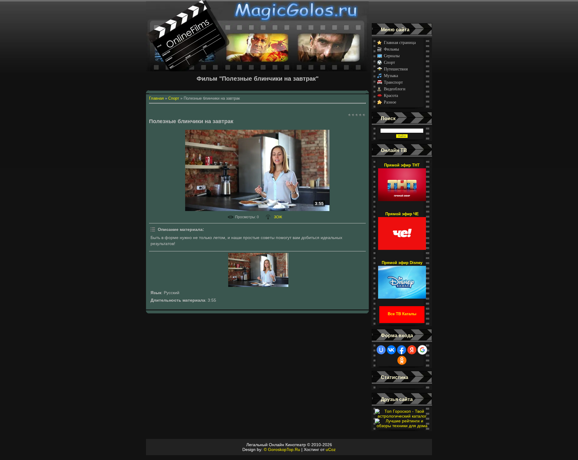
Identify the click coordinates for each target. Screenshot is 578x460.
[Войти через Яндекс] (411, 349)
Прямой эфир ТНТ (402, 165)
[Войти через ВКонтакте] (391, 349)
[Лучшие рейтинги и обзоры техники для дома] (402, 425)
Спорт (389, 62)
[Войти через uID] (381, 349)
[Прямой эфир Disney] (402, 279)
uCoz (331, 449)
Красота (391, 95)
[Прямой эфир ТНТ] (402, 181)
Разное (390, 102)
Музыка (391, 75)
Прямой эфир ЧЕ (402, 214)
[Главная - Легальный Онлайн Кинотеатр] (257, 11)
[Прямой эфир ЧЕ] (402, 230)
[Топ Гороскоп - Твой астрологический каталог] (402, 416)
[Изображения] (258, 270)
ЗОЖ (278, 217)
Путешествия (396, 69)
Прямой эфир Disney (402, 262)
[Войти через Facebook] (401, 349)
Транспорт (393, 82)
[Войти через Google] (422, 350)
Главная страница (400, 42)
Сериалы (391, 56)
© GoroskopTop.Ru (282, 449)
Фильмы (391, 49)
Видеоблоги (395, 89)
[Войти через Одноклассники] (401, 360)
